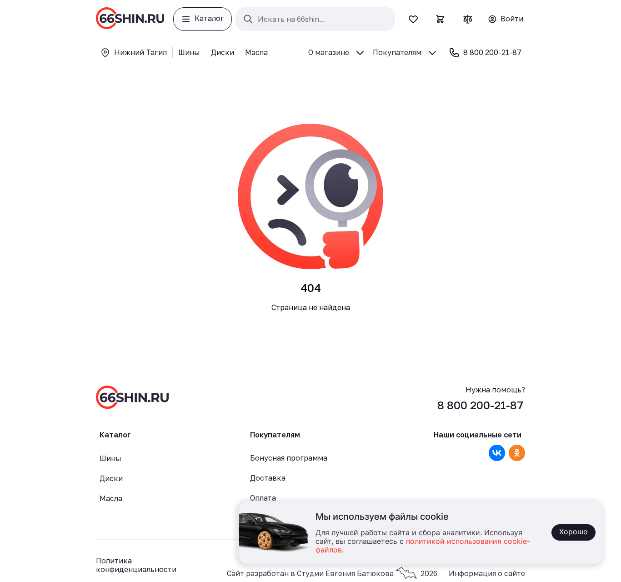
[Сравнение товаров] (468, 19)
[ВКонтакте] (497, 453)
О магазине (328, 52)
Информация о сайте (487, 573)
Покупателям (397, 52)
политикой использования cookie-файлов (423, 546)
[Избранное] (413, 19)
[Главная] (130, 19)
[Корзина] (440, 19)
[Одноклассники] (517, 453)
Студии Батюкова (367, 573)
